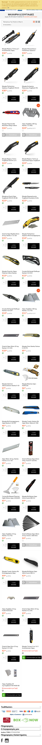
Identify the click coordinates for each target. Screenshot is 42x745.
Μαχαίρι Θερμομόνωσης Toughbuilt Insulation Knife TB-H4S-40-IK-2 (30, 197)
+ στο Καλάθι (13, 61)
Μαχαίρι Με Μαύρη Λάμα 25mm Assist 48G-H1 (29, 497)
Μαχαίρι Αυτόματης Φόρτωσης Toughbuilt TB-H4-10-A (30, 87)
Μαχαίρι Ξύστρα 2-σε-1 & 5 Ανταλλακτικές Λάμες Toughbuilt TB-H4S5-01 (30, 647)
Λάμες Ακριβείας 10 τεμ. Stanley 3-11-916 (9, 534)
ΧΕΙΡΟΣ (20, 17)
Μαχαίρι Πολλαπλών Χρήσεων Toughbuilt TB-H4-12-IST (10, 87)
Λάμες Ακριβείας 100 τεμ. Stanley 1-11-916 (29, 309)
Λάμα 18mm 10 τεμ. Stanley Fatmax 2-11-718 (10, 459)
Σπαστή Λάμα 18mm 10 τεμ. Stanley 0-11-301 (30, 609)
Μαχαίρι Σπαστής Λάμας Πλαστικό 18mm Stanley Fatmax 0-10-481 (9, 272)
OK (8, 7)
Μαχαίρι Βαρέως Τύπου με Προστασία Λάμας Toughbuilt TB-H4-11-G (31, 159)
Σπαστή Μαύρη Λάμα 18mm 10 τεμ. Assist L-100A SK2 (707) (30, 534)
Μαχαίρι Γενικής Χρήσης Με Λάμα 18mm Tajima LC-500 (30, 422)
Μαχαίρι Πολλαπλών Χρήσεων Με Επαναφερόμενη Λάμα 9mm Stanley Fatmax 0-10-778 (31, 234)
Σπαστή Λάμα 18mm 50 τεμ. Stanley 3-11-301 (10, 347)
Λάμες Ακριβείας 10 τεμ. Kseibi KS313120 (9, 609)
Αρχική (6, 17)
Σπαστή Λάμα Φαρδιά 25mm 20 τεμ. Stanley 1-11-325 (10, 234)
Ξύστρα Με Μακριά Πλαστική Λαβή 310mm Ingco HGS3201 (11, 497)
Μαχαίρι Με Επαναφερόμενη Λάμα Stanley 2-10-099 (10, 422)
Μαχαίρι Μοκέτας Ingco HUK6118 (29, 384)
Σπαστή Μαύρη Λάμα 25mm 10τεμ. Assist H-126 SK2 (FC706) (30, 459)
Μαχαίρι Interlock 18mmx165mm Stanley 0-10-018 (11, 384)
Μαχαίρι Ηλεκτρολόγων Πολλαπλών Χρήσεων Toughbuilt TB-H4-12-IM (29, 49)
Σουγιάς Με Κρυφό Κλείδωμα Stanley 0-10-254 (11, 309)
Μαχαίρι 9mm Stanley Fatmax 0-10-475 (31, 347)
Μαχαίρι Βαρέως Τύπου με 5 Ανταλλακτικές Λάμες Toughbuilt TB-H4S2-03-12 (10, 49)
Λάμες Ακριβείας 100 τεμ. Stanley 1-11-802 (29, 124)
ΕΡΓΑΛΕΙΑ (13, 17)
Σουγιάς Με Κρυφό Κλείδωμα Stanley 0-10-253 (31, 272)
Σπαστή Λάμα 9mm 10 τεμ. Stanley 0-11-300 (10, 647)
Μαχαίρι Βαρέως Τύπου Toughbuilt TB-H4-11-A (9, 159)
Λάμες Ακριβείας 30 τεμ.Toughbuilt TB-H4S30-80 (10, 684)
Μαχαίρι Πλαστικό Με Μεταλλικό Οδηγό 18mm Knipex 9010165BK (9, 124)
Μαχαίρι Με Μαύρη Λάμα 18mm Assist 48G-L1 (29, 572)
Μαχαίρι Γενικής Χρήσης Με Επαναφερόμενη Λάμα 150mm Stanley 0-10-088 (10, 572)
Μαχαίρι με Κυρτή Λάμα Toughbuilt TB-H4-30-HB (9, 197)
